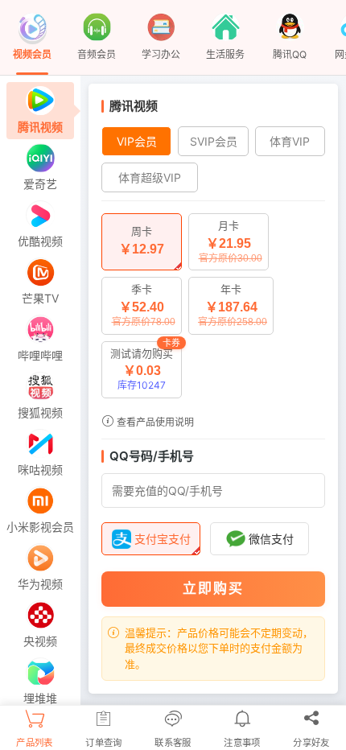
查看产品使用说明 (154, 422)
